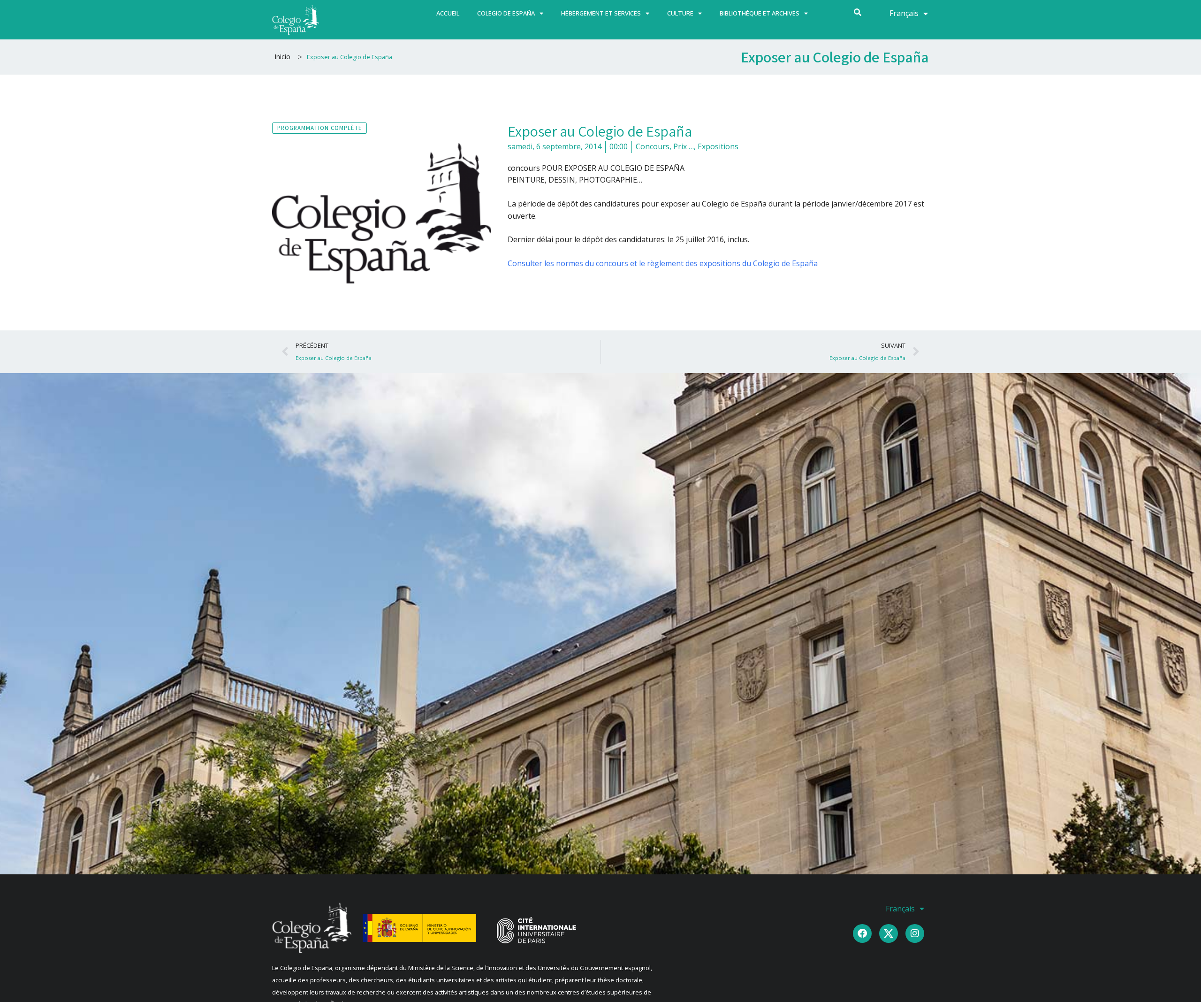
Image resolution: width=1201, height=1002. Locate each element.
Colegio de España (506, 13)
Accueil (447, 13)
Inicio (282, 56)
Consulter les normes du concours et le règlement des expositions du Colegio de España (663, 263)
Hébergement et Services (601, 13)
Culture (680, 13)
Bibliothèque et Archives (759, 13)
